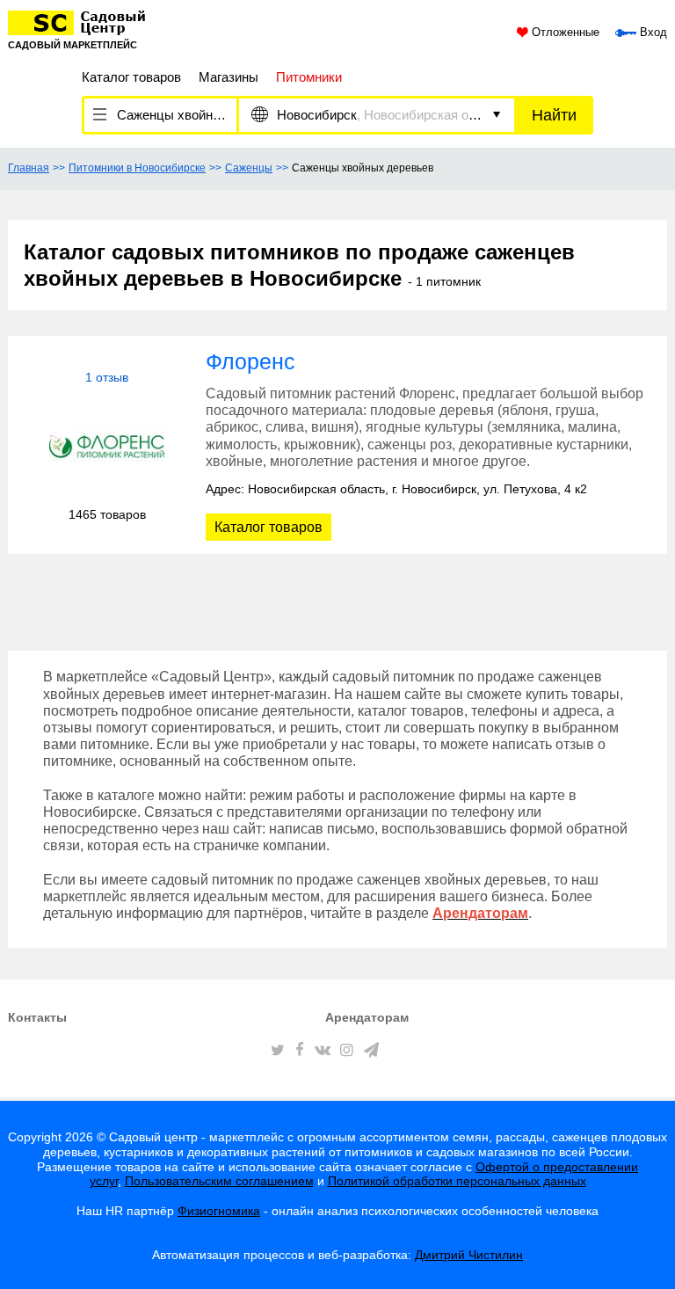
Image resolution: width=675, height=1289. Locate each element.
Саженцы (248, 168)
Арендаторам (367, 1017)
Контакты (37, 1017)
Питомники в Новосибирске (137, 168)
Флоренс (250, 361)
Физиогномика (219, 1211)
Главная (28, 168)
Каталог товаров (131, 76)
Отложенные (563, 32)
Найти (554, 115)
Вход (651, 32)
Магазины (228, 76)
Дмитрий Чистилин (469, 1255)
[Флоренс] (106, 446)
